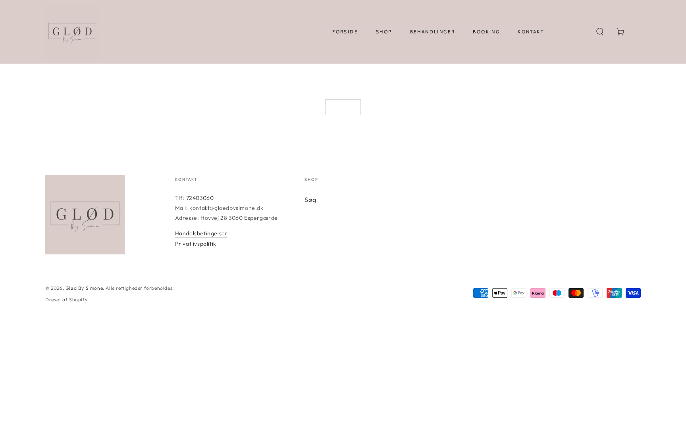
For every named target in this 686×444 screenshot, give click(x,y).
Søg (310, 200)
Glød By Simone (84, 288)
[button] (600, 32)
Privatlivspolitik (195, 243)
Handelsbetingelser (201, 233)
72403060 (200, 198)
